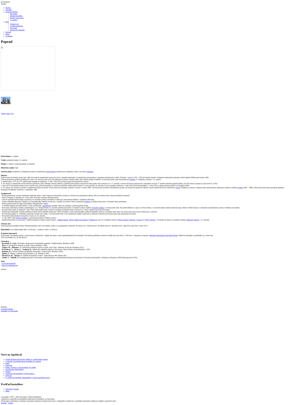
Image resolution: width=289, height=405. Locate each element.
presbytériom (51, 172)
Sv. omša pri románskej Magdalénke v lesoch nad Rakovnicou (27, 378)
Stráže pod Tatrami (81, 220)
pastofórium (46, 206)
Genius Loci (14, 24)
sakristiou (90, 172)
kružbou (87, 202)
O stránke (8, 36)
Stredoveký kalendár (17, 30)
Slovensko (13, 14)
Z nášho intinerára (16, 26)
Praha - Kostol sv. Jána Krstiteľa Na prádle (20, 367)
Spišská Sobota (62, 220)
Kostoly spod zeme (17, 18)
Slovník (8, 32)
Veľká (71, 220)
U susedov (13, 20)
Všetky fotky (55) (7, 114)
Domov (8, 8)
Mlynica (132, 220)
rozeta (177, 188)
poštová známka (21, 218)
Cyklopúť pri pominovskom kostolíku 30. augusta (23, 361)
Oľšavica (8, 376)
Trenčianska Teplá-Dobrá (14, 369)
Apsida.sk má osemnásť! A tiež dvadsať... (20, 374)
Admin (10, 403)
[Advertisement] (68, 134)
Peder (7, 363)
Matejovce (93, 220)
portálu (240, 188)
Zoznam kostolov (11, 12)
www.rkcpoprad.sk (9, 263)
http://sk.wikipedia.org (10, 265)
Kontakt (4, 403)
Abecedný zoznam (12, 389)
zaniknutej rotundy (192, 220)
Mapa (7, 34)
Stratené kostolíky (16, 16)
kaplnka (132, 179)
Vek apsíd (13, 28)
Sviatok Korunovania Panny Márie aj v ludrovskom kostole (26, 359)
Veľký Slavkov (150, 220)
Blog (7, 22)
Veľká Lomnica (123, 220)
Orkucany (9, 365)
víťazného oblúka (98, 208)
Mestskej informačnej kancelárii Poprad (164, 235)
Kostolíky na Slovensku (9, 311)
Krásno (8, 372)
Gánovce (139, 220)
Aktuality (8, 10)
